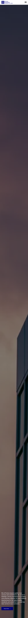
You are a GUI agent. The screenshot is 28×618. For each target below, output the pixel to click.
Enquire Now (6, 608)
